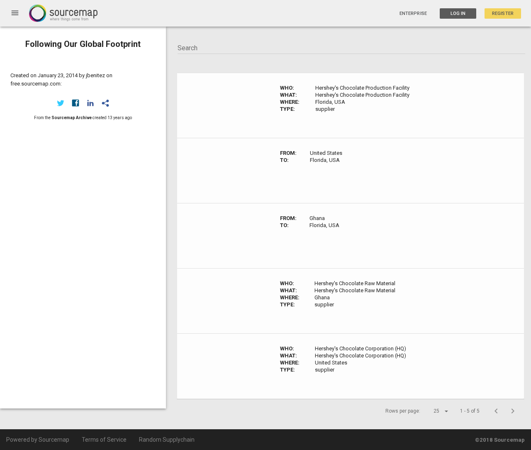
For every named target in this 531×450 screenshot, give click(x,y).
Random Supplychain (167, 439)
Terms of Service (104, 439)
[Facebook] (75, 103)
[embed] (105, 103)
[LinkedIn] (90, 103)
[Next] (512, 411)
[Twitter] (60, 103)
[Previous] (496, 411)
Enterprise (413, 13)
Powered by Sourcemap (37, 439)
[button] (433, 411)
